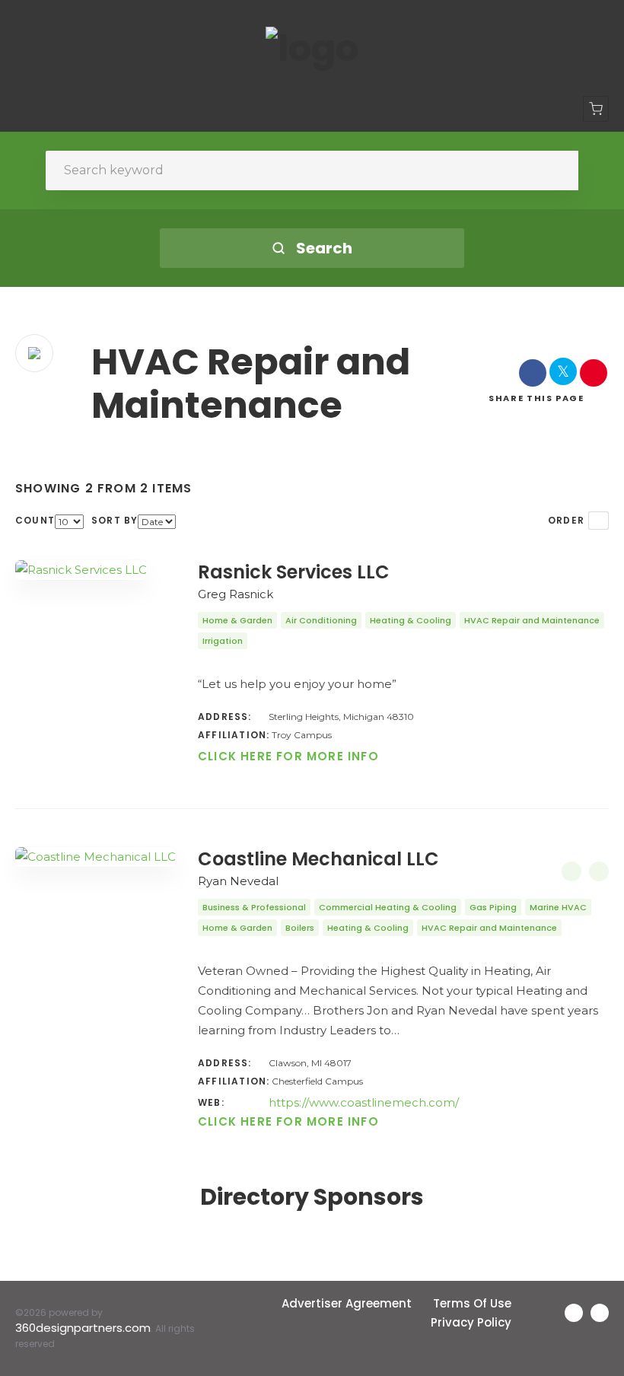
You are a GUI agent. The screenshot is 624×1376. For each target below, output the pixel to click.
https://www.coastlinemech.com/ (364, 1102)
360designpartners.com (83, 1328)
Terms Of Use (472, 1303)
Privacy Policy (471, 1322)
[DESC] (598, 520)
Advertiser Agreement (347, 1303)
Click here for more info (288, 756)
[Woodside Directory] (312, 49)
